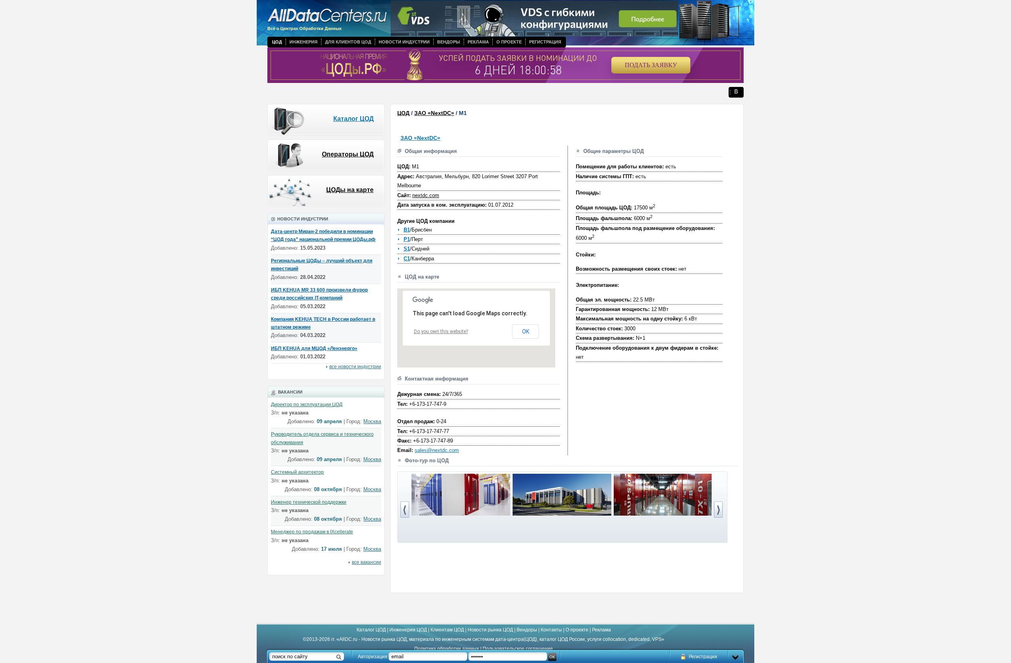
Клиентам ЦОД (447, 630)
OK (525, 331)
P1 (407, 239)
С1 (407, 259)
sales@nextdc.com (437, 450)
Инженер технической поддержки (308, 502)
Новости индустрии (404, 42)
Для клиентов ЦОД (348, 42)
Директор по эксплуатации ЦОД (306, 404)
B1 (407, 230)
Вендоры (448, 42)
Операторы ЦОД (348, 154)
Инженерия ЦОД (408, 630)
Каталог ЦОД (353, 118)
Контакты (551, 630)
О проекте (509, 42)
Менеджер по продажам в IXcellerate (312, 532)
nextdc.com (425, 195)
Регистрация (545, 42)
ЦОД (277, 42)
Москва (372, 421)
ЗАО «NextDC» (434, 113)
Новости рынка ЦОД (490, 630)
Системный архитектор (297, 472)
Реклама (478, 42)
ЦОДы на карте (350, 189)
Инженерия (303, 42)
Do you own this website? (441, 331)
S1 (407, 249)
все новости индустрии (355, 366)
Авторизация (372, 656)
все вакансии (366, 562)
